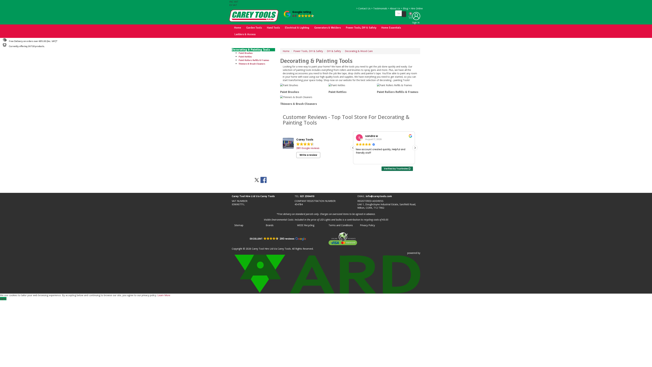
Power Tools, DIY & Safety (361, 27)
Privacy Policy (367, 225)
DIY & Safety (334, 51)
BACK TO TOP (9, 189)
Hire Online (416, 8)
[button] (299, 13)
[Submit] (404, 14)
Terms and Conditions (341, 225)
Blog (404, 8)
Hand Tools (273, 27)
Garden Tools (254, 27)
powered (412, 253)
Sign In (416, 22)
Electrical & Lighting (297, 27)
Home (237, 27)
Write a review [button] (308, 155)
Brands (270, 225)
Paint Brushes (246, 53)
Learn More (163, 295)
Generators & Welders (327, 27)
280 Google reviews (307, 148)
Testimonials (379, 8)
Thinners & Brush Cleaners (252, 63)
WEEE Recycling (305, 225)
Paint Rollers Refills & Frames (254, 60)
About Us (394, 8)
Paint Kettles (245, 56)
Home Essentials (391, 27)
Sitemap (238, 225)
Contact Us (363, 8)
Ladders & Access (245, 34)
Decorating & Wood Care (359, 51)
